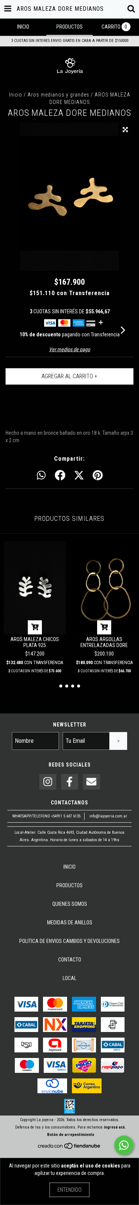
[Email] (91, 782)
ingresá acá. (115, 1127)
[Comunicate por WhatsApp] (123, 1145)
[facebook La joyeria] (69, 782)
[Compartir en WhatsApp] (41, 475)
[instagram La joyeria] (47, 782)
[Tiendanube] (69, 1148)
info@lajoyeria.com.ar (108, 816)
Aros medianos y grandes (58, 95)
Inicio (15, 95)
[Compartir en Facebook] (60, 475)
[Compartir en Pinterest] (98, 475)
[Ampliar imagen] (125, 129)
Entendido (69, 1190)
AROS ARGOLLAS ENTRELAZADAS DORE (104, 642)
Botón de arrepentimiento (70, 1134)
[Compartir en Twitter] (79, 475)
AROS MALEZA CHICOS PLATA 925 (34, 642)
